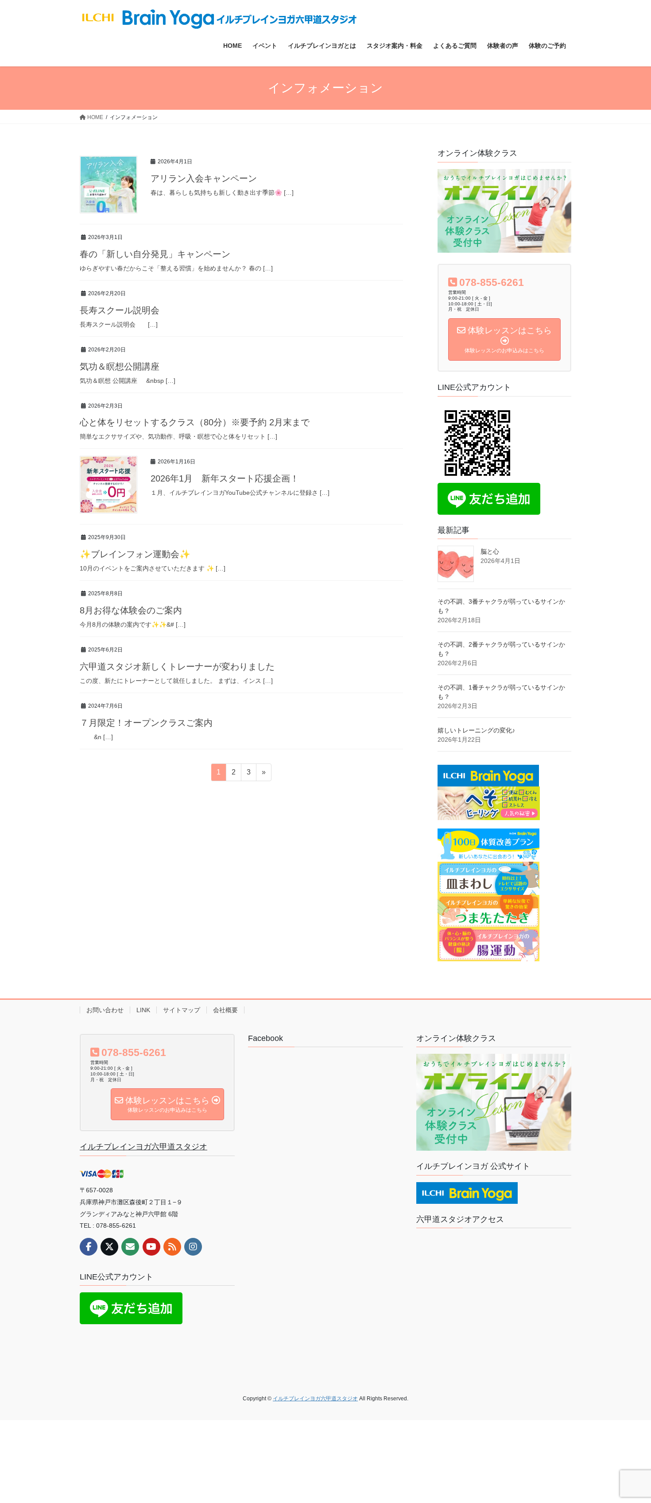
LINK (143, 1010)
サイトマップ (181, 1010)
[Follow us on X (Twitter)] (109, 1247)
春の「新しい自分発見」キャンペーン (155, 254)
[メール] (130, 1247)
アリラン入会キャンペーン (204, 178)
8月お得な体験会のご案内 (131, 610)
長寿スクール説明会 (119, 310)
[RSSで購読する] (172, 1247)
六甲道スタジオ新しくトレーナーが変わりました (177, 666)
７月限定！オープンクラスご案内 (146, 723)
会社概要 (225, 1010)
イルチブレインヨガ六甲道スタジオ (143, 1146)
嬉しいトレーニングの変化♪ (476, 730)
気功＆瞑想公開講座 (119, 366)
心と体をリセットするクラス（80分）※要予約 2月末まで (195, 422)
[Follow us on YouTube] (151, 1247)
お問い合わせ (105, 1010)
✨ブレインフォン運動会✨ (135, 554)
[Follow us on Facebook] (88, 1247)
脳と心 (489, 551)
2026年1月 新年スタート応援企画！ (225, 478)
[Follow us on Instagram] (193, 1247)
